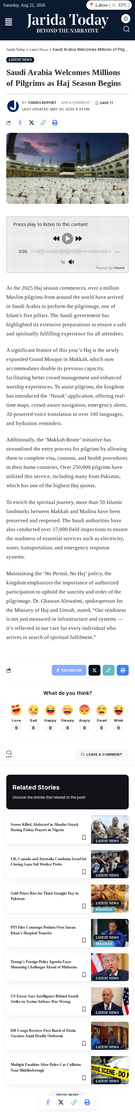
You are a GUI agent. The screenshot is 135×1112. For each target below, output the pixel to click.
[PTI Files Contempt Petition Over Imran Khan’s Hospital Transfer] (110, 933)
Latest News (20, 60)
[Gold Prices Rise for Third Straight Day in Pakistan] (110, 898)
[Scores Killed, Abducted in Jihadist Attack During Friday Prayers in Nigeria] (110, 830)
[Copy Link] (43, 122)
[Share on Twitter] (31, 122)
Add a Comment (75, 102)
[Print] (54, 122)
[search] (126, 29)
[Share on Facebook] (19, 122)
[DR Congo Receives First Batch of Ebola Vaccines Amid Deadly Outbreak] (110, 1036)
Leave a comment (104, 754)
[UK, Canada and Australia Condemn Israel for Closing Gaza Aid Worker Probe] (110, 864)
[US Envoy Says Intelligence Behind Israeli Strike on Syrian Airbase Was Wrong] (110, 1001)
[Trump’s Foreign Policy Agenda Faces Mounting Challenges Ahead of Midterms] (110, 967)
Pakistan (104, 909)
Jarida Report (42, 102)
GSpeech (119, 267)
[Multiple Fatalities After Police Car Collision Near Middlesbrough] (110, 1070)
